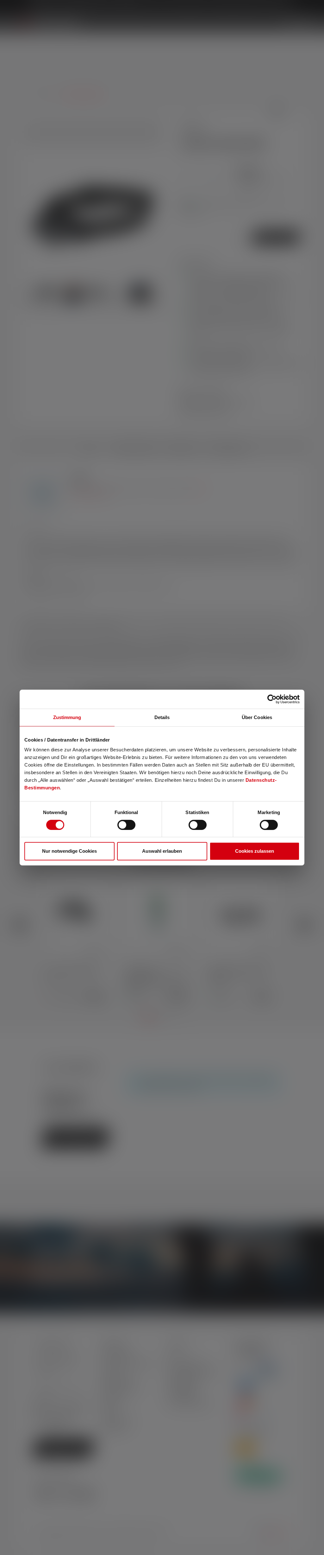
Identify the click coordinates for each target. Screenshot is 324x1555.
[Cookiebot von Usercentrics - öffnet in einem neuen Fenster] (272, 699)
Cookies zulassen (254, 851)
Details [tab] (162, 717)
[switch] (126, 825)
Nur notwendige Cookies (69, 851)
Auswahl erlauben (162, 851)
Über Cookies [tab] (257, 717)
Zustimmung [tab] (67, 717)
